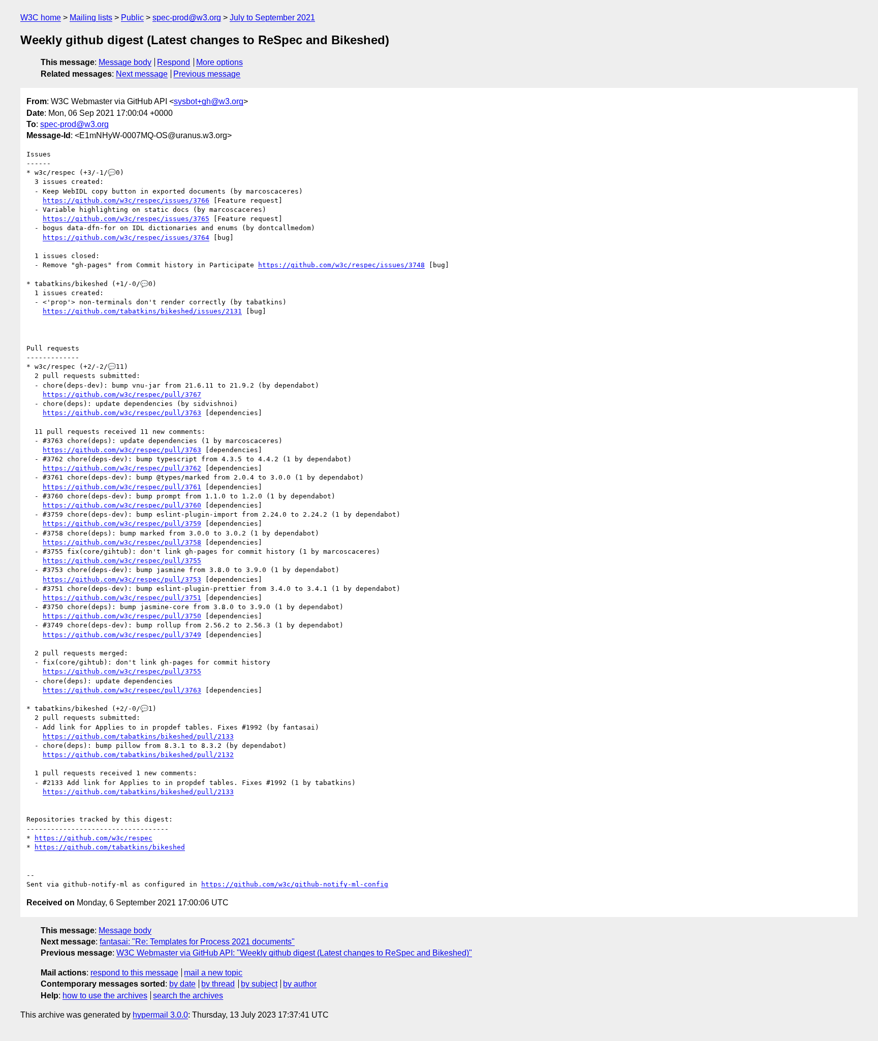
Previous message (206, 74)
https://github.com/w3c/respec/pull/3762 (122, 468)
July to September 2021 (272, 17)
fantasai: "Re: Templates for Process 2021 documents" (197, 941)
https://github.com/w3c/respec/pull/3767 (122, 394)
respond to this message (134, 972)
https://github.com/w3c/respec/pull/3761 (122, 487)
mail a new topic (213, 972)
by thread (218, 984)
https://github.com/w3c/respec (93, 838)
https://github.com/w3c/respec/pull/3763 (122, 413)
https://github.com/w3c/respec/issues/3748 (341, 265)
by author (300, 984)
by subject (259, 984)
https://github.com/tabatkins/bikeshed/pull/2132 (138, 755)
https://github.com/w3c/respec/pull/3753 (122, 579)
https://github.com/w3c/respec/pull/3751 (122, 598)
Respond (173, 62)
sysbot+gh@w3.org (208, 101)
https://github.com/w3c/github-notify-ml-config (294, 884)
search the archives (188, 995)
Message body (125, 62)
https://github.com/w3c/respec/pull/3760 (122, 505)
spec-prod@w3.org (186, 17)
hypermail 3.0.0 (160, 1015)
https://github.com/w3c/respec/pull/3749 (122, 635)
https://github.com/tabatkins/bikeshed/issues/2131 (142, 311)
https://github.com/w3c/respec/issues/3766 (126, 200)
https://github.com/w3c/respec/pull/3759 (122, 523)
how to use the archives (104, 995)
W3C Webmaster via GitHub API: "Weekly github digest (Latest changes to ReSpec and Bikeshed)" (294, 953)
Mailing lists (91, 17)
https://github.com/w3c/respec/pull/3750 (122, 616)
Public (132, 17)
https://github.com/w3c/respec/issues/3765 (126, 219)
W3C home (40, 17)
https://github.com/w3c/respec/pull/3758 (122, 542)
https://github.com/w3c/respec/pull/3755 (122, 560)
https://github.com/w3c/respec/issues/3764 (126, 237)
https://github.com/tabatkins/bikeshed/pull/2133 (138, 736)
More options (219, 62)
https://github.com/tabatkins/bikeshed (110, 847)
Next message (142, 74)
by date (182, 984)
